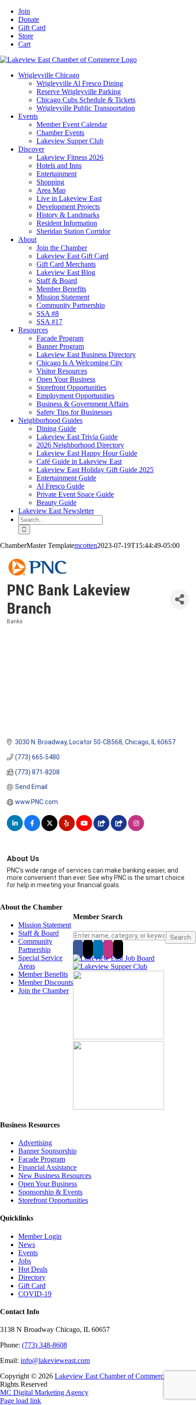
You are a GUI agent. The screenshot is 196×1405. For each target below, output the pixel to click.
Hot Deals (32, 1269)
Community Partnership (35, 945)
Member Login (40, 1236)
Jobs (24, 1261)
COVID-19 (35, 1294)
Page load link (20, 1401)
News (26, 1244)
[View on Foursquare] (101, 828)
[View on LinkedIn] (15, 828)
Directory (32, 1277)
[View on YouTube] (84, 828)
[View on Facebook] (32, 828)
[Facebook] (78, 949)
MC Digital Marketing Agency (44, 1392)
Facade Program (41, 1159)
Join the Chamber (43, 991)
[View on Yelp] (67, 828)
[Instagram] (108, 949)
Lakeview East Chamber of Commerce (111, 1376)
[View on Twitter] (49, 828)
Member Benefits (43, 974)
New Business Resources (54, 1175)
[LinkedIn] (98, 949)
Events (28, 1253)
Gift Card (32, 1285)
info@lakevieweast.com (55, 1360)
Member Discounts (45, 982)
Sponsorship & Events (50, 1192)
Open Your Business (47, 1184)
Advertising (35, 1143)
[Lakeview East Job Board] (114, 958)
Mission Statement (44, 925)
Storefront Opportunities (53, 1200)
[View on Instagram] (136, 828)
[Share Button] (179, 599)
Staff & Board (38, 933)
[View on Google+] (119, 828)
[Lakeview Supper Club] (110, 966)
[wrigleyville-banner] (118, 1037)
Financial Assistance (47, 1167)
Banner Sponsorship (47, 1151)
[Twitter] (88, 949)
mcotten (85, 545)
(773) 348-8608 (44, 1345)
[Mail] (118, 949)
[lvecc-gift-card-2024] (118, 1107)
